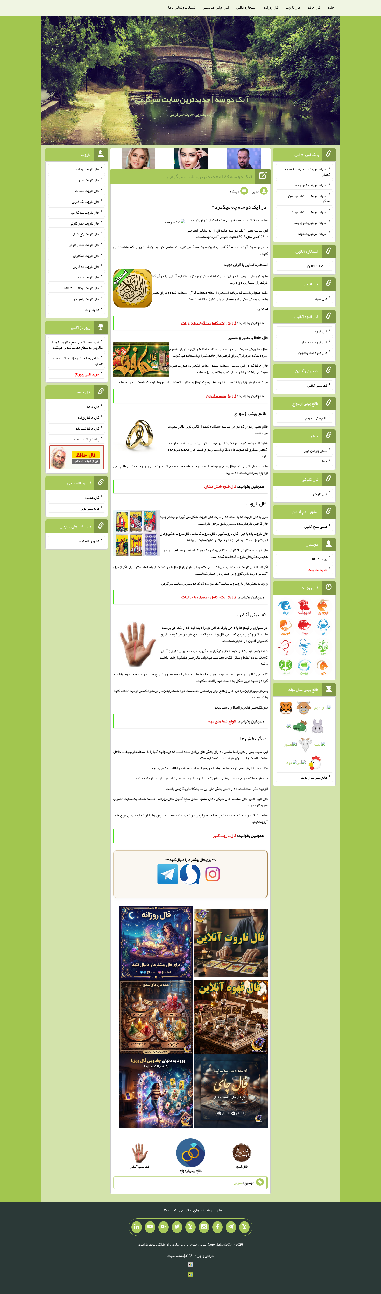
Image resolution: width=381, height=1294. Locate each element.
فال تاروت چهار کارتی (84, 223)
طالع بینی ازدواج (316, 418)
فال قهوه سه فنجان (314, 341)
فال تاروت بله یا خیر (85, 298)
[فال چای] (231, 1091)
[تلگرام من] (231, 1227)
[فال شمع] (156, 1017)
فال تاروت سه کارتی (85, 212)
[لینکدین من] (136, 1227)
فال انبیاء (321, 298)
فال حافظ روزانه (188, 382)
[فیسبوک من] (217, 1227)
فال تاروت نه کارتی (86, 255)
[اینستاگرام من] (204, 1227)
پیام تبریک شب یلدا (86, 439)
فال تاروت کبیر (88, 179)
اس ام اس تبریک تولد (312, 233)
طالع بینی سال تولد (314, 777)
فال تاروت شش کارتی (84, 244)
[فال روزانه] (156, 943)
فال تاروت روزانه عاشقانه (81, 288)
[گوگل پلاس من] (163, 1227)
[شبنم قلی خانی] (138, 159)
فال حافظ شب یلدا (87, 428)
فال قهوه (321, 331)
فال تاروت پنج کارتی (85, 233)
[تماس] (190, 1227)
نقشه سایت (175, 1255)
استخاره (262, 309)
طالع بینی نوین (89, 508)
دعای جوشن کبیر (315, 450)
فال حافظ (314, 7)
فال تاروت (293, 7)
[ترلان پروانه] (191, 159)
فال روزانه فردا (88, 540)
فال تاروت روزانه (87, 169)
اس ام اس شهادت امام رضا (308, 211)
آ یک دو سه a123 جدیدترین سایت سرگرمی (209, 176)
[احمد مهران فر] (244, 159)
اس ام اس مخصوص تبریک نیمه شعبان (307, 171)
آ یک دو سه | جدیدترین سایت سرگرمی (192, 99)
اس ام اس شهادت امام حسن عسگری (309, 198)
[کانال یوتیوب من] (150, 1227)
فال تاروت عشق (88, 277)
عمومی (238, 1182)
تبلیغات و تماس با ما (181, 7)
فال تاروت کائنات (87, 190)
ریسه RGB (319, 558)
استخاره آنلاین (246, 7)
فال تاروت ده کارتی (86, 266)
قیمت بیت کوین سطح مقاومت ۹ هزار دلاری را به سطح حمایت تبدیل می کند (77, 344)
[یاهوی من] (244, 1227)
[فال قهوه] (231, 1017)
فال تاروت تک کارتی (85, 201)
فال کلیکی (320, 493)
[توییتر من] (177, 1227)
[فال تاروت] (231, 943)
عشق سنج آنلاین (315, 526)
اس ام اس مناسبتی (216, 7)
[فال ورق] (156, 1091)
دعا (324, 461)
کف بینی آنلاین (252, 707)
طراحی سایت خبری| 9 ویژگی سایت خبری (78, 361)
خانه (331, 7)
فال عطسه (92, 497)
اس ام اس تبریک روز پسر (310, 185)
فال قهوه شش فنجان (312, 352)
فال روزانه (271, 7)
